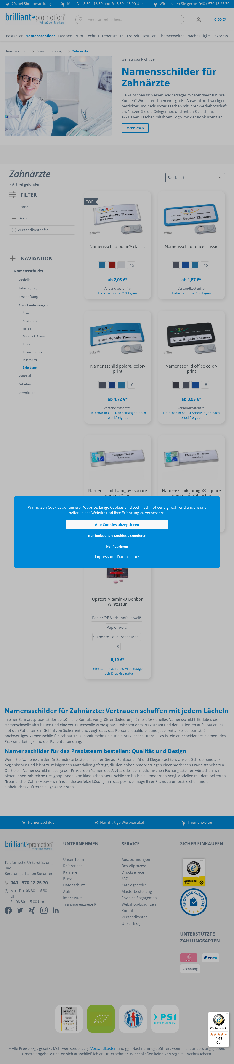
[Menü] (226, 1014)
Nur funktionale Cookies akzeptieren (117, 535)
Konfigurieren (117, 546)
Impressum (104, 556)
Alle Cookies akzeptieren (117, 524)
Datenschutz (128, 556)
